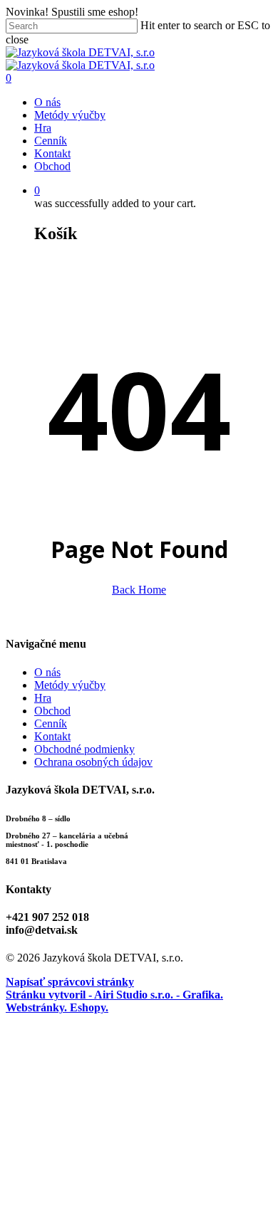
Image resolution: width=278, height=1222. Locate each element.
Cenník (50, 723)
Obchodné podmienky (84, 749)
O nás (47, 672)
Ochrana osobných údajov (93, 762)
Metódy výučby (69, 685)
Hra (42, 698)
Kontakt (52, 736)
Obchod (52, 711)
